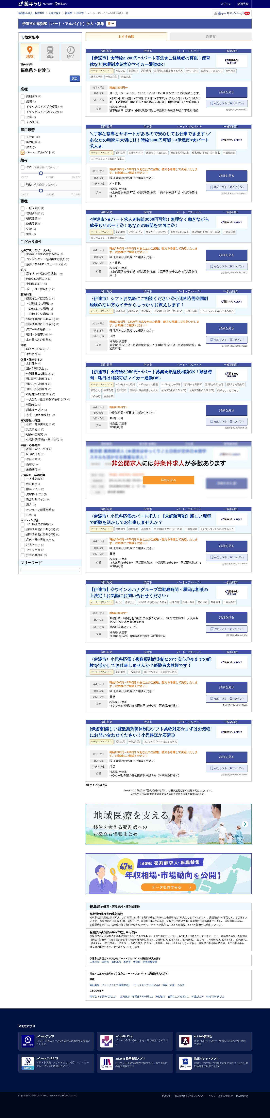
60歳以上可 (34, 454)
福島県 (68, 13)
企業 (30, 116)
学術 (30, 228)
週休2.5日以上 (36, 368)
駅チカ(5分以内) (37, 348)
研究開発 (33, 218)
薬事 (30, 234)
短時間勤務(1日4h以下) (42, 319)
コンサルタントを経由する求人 (47, 259)
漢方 (30, 504)
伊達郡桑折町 (150, 962)
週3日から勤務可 (38, 389)
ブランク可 (34, 549)
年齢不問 (33, 459)
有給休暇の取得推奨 (40, 394)
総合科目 (33, 484)
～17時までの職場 (39, 308)
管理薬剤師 (34, 213)
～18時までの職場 (39, 313)
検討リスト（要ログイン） (229, 103)
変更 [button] (74, 78)
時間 (70, 56)
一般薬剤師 (34, 208)
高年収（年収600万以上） (44, 273)
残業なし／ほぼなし (40, 298)
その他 (32, 122)
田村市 (105, 962)
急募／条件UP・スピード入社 (46, 264)
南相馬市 (116, 962)
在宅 (30, 514)
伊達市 (80, 13)
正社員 (32, 136)
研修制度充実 (36, 434)
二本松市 (94, 962)
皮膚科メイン (36, 494)
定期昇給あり (36, 283)
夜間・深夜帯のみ (38, 334)
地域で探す (55, 13)
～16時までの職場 (39, 303)
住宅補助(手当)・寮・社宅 (44, 439)
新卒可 (32, 464)
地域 (29, 56)
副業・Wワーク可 (38, 448)
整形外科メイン (37, 499)
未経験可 (33, 469)
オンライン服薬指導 (40, 509)
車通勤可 (33, 354)
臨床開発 (33, 223)
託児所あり (34, 429)
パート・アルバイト (40, 152)
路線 (50, 56)
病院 (30, 101)
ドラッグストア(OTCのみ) (44, 111)
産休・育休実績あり (40, 424)
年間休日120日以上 (39, 373)
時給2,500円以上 (38, 278)
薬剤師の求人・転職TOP (31, 13)
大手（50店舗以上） (40, 414)
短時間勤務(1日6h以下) (42, 324)
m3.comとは (242, 1095)
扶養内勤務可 (36, 555)
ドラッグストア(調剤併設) (44, 106)
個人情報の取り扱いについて (190, 1095)
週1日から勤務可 (38, 378)
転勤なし (33, 404)
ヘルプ (212, 1095)
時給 (42, 184)
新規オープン (36, 409)
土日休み (33, 363)
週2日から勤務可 (38, 383)
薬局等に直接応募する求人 (44, 254)
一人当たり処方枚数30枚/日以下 (47, 399)
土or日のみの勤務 (38, 339)
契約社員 (33, 142)
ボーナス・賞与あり (40, 289)
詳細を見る (226, 92)
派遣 (30, 147)
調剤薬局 (33, 96)
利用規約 (166, 1095)
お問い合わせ (226, 1095)
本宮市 (127, 962)
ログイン (225, 3)
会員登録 (242, 3)
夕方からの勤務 (37, 329)
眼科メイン (34, 489)
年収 (42, 167)
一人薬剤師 (34, 478)
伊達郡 (136, 962)
